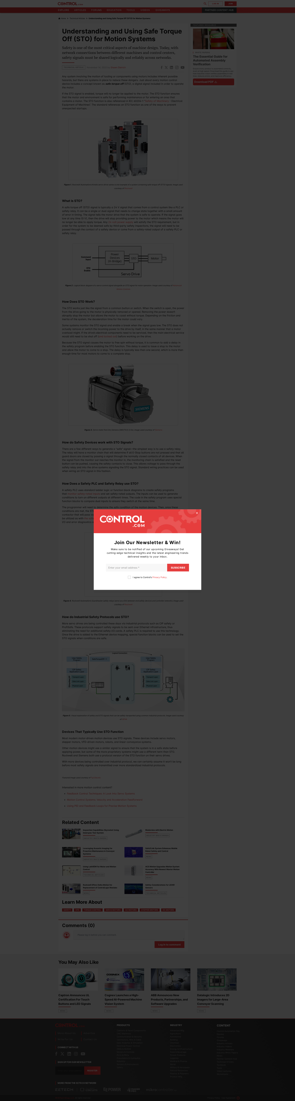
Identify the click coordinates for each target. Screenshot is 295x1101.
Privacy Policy (159, 577)
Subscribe (178, 567)
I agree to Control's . (150, 577)
